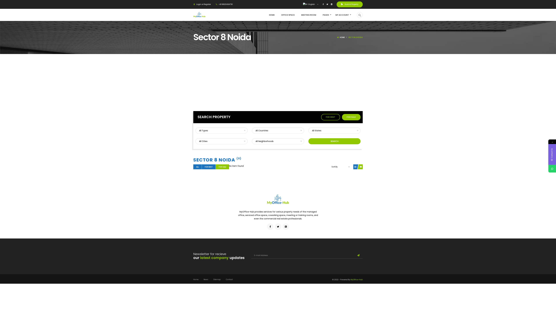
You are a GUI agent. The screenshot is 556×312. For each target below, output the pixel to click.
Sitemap (217, 279)
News (206, 279)
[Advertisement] (278, 75)
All (197, 167)
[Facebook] (323, 4)
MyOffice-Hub (357, 279)
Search (335, 141)
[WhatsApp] (552, 169)
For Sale (351, 117)
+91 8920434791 (226, 4)
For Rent (330, 117)
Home (342, 37)
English (311, 4)
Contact (229, 279)
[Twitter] (327, 4)
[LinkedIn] (331, 4)
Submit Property (351, 4)
